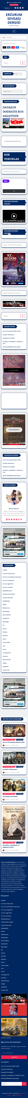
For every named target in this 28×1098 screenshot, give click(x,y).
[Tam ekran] (23, 221)
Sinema (5, 628)
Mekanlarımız (6, 608)
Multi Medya (6, 611)
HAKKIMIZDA (6, 601)
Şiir (3, 625)
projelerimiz (6, 618)
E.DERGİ (5, 570)
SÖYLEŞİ (5, 632)
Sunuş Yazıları (6, 642)
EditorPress (10, 1095)
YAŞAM (5, 663)
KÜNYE (4, 604)
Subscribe (14, 1057)
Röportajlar (6, 622)
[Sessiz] (21, 221)
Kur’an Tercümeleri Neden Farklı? (12, 331)
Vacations (5, 656)
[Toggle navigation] (14, 31)
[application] (14, 216)
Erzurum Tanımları (8, 587)
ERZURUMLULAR (7, 591)
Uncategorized (7, 653)
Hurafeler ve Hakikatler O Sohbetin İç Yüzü (11, 846)
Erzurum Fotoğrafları (8, 580)
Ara (5, 181)
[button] (14, 216)
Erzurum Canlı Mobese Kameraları (12, 577)
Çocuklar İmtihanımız (8, 334)
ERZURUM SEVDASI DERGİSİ (14, 18)
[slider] (12, 220)
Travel (4, 649)
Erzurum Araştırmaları (9, 573)
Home (3, 37)
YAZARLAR (5, 666)
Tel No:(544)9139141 (14, 429)
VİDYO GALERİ (6, 659)
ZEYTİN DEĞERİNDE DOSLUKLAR (11, 347)
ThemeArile (18, 1095)
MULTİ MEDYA (7, 615)
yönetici (7, 745)
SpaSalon (5, 635)
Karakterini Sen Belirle (9, 338)
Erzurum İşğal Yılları (8, 584)
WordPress (22, 1093)
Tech (4, 646)
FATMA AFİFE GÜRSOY (9, 594)
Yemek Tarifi (6, 670)
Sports (4, 639)
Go (22, 63)
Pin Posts (9, 37)
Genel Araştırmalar (8, 597)
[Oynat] (4, 221)
